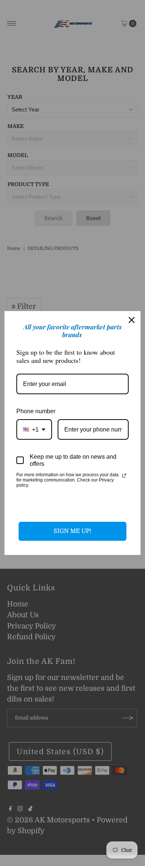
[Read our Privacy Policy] (124, 475)
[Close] (132, 320)
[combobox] (34, 429)
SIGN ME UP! (72, 531)
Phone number (35, 411)
